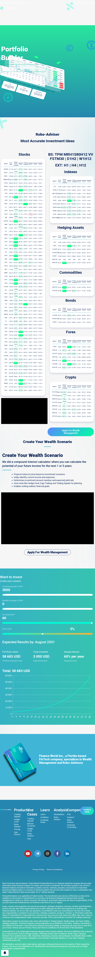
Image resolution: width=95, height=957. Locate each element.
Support (70, 817)
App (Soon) (17, 833)
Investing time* (8, 615)
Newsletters (58, 814)
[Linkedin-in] (67, 853)
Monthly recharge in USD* (12, 601)
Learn (43, 814)
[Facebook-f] (57, 853)
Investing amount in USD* (12, 586)
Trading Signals (17, 815)
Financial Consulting (71, 826)
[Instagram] (47, 853)
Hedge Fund (17, 820)
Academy (44, 817)
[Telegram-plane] (37, 853)
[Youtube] (27, 853)
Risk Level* (37, 629)
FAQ (69, 814)
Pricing (17, 829)
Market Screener (31, 825)
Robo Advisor (17, 825)
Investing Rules (44, 821)
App (29, 839)
